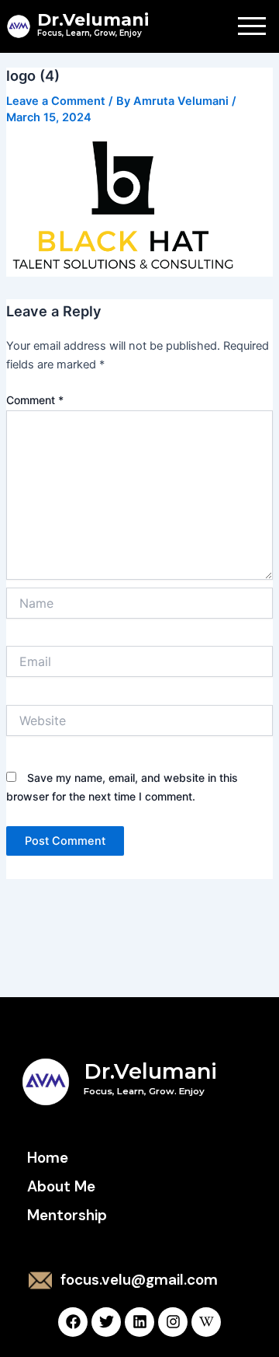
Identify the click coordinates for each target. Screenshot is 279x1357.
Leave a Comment (55, 101)
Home (47, 1157)
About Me (61, 1186)
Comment (35, 399)
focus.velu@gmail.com (139, 1279)
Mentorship (67, 1215)
